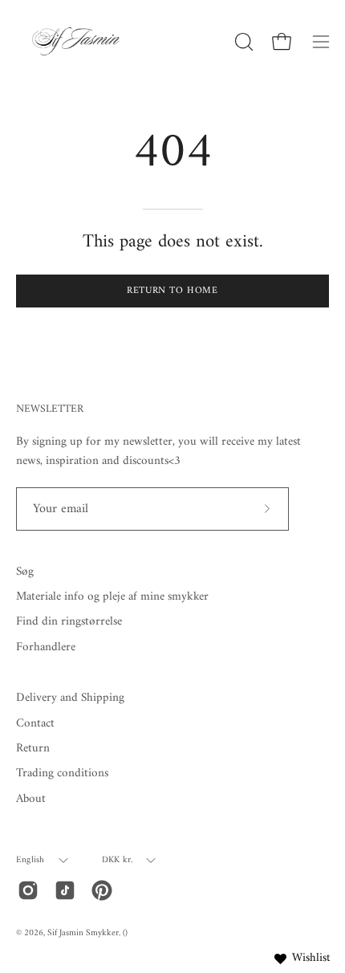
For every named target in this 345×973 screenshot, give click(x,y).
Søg (25, 572)
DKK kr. (117, 860)
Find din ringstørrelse (69, 622)
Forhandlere (45, 647)
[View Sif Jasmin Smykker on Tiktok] (65, 890)
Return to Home (172, 291)
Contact (35, 724)
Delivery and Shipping (70, 698)
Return (33, 748)
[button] (242, 42)
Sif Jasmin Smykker (83, 933)
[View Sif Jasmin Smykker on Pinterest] (102, 890)
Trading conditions (62, 773)
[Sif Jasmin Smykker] (76, 41)
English (30, 860)
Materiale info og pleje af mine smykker (112, 597)
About (31, 799)
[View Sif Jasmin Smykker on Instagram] (28, 890)
